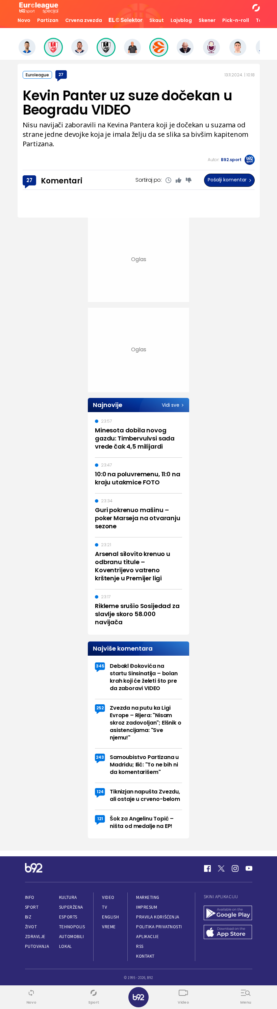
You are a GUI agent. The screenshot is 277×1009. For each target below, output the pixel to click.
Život (31, 927)
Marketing (147, 897)
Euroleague (37, 75)
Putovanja (37, 946)
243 (100, 757)
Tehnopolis (72, 927)
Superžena (71, 907)
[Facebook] (207, 868)
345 (100, 666)
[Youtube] (249, 868)
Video (108, 897)
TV (104, 907)
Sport (32, 907)
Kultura (68, 897)
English (110, 917)
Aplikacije (147, 936)
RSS (140, 946)
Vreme (109, 927)
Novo (24, 20)
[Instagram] (235, 868)
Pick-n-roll (235, 20)
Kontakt (145, 956)
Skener (207, 20)
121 (100, 819)
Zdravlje (35, 936)
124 (100, 791)
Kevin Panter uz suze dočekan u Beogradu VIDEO (127, 102)
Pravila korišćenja (157, 917)
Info (29, 897)
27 (61, 74)
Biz (28, 917)
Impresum (146, 907)
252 (100, 708)
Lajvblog (181, 20)
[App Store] (228, 933)
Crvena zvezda (83, 20)
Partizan (47, 20)
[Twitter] (221, 868)
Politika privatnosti (159, 927)
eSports (68, 917)
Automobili (71, 936)
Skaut (156, 20)
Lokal (65, 946)
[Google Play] (228, 914)
